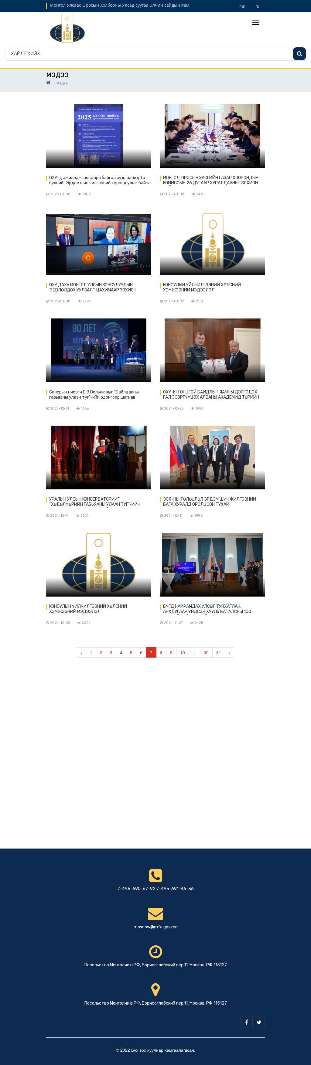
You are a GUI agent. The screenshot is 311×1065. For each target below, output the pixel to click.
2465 (200, 194)
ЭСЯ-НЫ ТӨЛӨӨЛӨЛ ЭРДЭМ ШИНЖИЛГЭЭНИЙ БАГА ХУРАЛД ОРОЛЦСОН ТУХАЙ (209, 502)
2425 (199, 623)
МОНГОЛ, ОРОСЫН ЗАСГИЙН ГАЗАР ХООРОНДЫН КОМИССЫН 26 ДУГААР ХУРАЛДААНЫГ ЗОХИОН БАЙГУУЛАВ (210, 180)
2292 (86, 301)
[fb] (247, 1022)
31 (218, 652)
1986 (198, 516)
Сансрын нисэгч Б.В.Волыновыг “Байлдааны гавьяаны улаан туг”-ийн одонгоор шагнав (94, 395)
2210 (84, 516)
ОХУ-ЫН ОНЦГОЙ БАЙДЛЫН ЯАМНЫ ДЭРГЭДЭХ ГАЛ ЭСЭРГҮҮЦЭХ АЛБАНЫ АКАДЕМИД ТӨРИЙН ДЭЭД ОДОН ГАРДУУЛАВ (211, 395)
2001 (86, 623)
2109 (86, 194)
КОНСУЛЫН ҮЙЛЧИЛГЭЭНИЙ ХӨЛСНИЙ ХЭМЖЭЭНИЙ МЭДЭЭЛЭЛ (202, 287)
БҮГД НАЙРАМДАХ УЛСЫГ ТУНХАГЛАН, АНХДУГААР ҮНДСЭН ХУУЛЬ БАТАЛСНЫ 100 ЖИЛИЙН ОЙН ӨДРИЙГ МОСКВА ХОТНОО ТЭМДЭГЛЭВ (207, 609)
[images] (98, 136)
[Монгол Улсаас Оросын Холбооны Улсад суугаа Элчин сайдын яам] (67, 28)
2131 (199, 301)
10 (182, 652)
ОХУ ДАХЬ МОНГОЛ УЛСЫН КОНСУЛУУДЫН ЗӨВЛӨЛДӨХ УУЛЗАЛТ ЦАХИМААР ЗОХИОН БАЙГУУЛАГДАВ (92, 287)
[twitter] (259, 1022)
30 (206, 652)
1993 (199, 408)
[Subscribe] (299, 53)
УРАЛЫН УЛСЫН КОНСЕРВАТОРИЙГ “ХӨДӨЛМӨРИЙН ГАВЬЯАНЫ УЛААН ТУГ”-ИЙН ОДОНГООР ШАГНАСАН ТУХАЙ (94, 502)
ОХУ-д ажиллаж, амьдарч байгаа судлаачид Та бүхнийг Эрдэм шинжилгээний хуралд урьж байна (100, 180)
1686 (85, 408)
